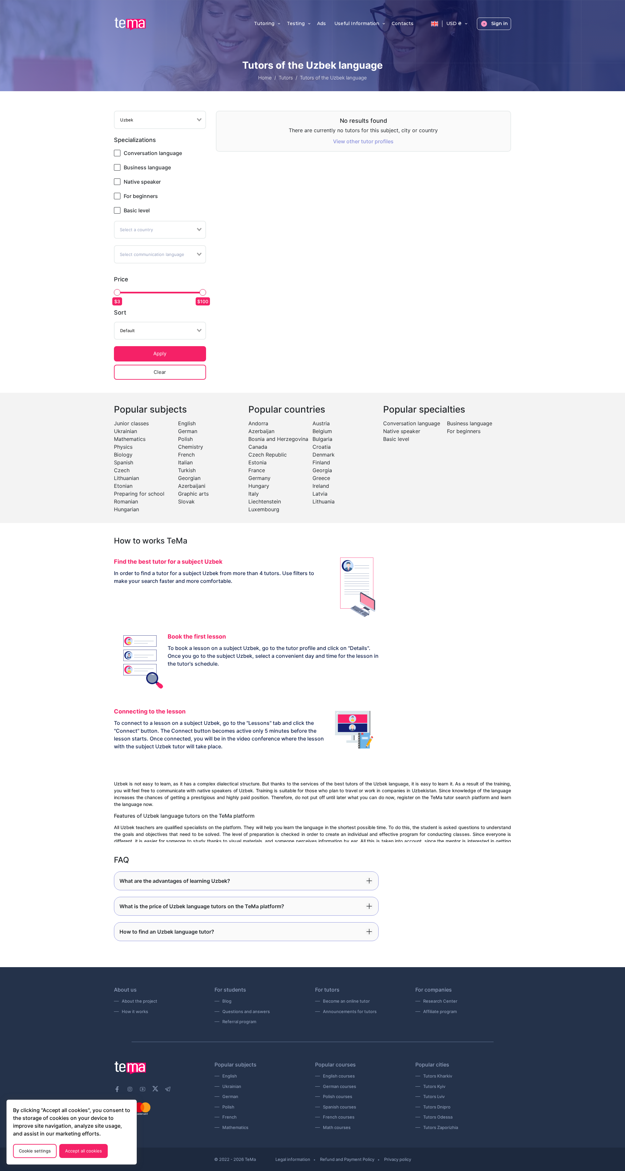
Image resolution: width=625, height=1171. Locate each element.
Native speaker (142, 181)
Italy (253, 493)
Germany (259, 478)
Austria (321, 423)
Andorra (258, 423)
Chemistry (190, 447)
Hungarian (126, 509)
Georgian (189, 478)
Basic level (137, 210)
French (186, 454)
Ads (321, 23)
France (256, 470)
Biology (123, 454)
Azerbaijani (191, 486)
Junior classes (131, 423)
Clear (160, 372)
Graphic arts (193, 493)
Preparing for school (139, 493)
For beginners (141, 196)
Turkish (187, 470)
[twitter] (155, 1088)
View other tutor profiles (363, 141)
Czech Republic (267, 454)
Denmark (323, 454)
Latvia (319, 493)
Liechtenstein (264, 501)
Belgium (322, 431)
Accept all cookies (83, 1150)
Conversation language (153, 153)
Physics (123, 447)
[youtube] (142, 1089)
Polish (185, 439)
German (187, 431)
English (187, 423)
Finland (321, 462)
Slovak (186, 501)
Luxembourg (263, 509)
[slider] (117, 292)
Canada (257, 447)
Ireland (320, 486)
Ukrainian (125, 431)
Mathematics (130, 439)
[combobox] (160, 120)
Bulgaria (322, 439)
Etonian (123, 486)
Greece (321, 478)
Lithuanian (126, 478)
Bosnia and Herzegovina (278, 439)
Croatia (321, 447)
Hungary (258, 486)
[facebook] (117, 1089)
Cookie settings (35, 1150)
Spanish (123, 462)
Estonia (257, 462)
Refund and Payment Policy (347, 1159)
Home (265, 78)
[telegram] (168, 1089)
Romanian (126, 501)
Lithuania (323, 501)
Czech (122, 470)
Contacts (402, 23)
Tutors (286, 78)
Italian (185, 462)
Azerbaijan (261, 431)
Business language (147, 167)
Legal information (292, 1159)
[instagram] (130, 1089)
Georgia (322, 470)
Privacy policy (397, 1159)
